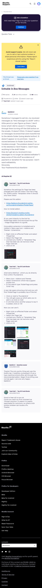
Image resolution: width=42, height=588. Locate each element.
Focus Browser (7, 480)
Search (30, 3)
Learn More (21, 66)
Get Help (5, 530)
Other (16, 98)
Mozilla (6, 427)
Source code (6, 444)
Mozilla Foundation (11, 558)
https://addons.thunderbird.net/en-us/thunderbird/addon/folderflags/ (19, 204)
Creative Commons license (25, 566)
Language (5, 542)
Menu (34, 3)
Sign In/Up (6, 517)
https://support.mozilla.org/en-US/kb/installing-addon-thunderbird (20, 214)
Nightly (4, 502)
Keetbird (11, 112)
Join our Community (9, 451)
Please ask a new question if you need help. (27, 78)
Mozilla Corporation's (14, 556)
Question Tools (7, 34)
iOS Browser (6, 476)
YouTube (6, 551)
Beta (3, 495)
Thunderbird (7, 12)
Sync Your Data (7, 527)
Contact (5, 585)
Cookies (5, 581)
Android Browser (8, 473)
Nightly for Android (9, 505)
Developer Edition (8, 491)
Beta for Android (8, 498)
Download (5, 466)
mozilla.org (6, 571)
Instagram (9, 551)
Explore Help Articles (10, 454)
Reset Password (8, 524)
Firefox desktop (8, 469)
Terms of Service (8, 575)
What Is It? (6, 520)
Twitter (4, 447)
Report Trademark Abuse (11, 440)
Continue (21, 27)
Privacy (4, 578)
